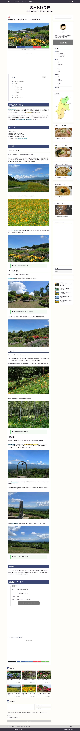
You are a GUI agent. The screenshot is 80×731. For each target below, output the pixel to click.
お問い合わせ (31, 1)
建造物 (57, 74)
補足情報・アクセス (19, 97)
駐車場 (16, 95)
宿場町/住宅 (60, 80)
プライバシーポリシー (11, 729)
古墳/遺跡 (59, 83)
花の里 (16, 85)
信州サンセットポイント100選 (13, 637)
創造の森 (17, 92)
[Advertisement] (28, 63)
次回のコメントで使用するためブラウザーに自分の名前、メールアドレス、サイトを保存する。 (28, 712)
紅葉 (58, 68)
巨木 (58, 67)
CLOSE (44, 77)
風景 (57, 59)
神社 (58, 76)
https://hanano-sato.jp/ (22, 138)
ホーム (9, 1)
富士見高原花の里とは (19, 81)
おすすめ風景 (60, 53)
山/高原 (59, 65)
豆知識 (57, 87)
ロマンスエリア (19, 87)
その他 (59, 71)
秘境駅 (59, 82)
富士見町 (21, 637)
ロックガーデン (19, 89)
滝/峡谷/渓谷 (60, 64)
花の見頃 (17, 83)
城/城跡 (59, 79)
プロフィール (16, 1)
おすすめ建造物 (61, 56)
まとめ (57, 51)
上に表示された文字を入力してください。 (15, 717)
